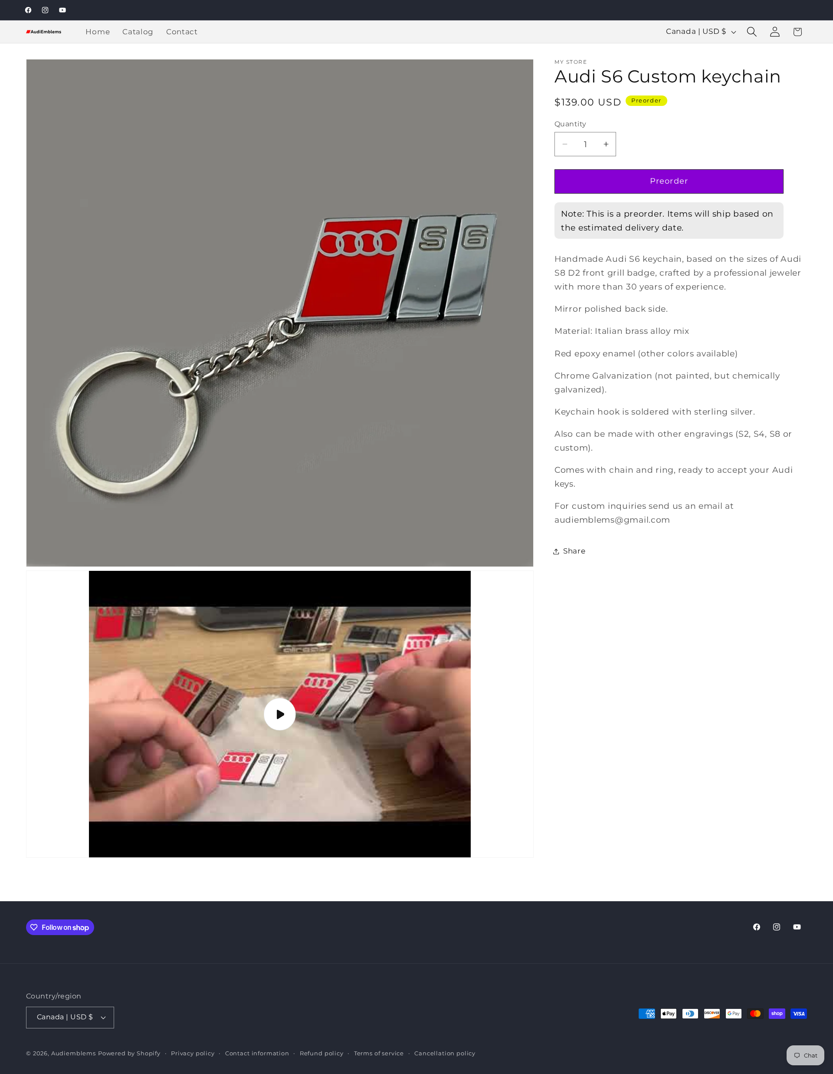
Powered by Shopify (129, 1053)
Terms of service (379, 1053)
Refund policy (322, 1053)
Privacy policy (193, 1053)
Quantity (570, 124)
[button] (751, 31)
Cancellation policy (445, 1053)
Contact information (257, 1053)
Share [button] (574, 551)
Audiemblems (73, 1053)
